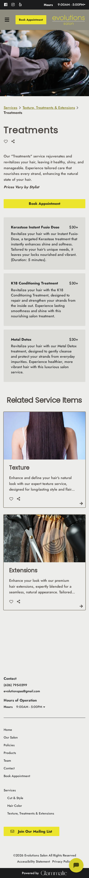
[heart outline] (6, 141)
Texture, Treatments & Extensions (49, 107)
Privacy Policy (62, 861)
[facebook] (7, 4)
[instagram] (14, 4)
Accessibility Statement (33, 861)
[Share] (14, 141)
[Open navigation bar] (7, 19)
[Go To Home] (68, 20)
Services (10, 107)
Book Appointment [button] (31, 20)
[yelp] (21, 4)
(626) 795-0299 (15, 685)
